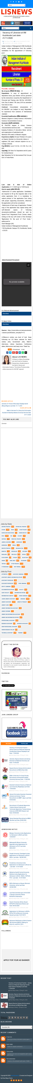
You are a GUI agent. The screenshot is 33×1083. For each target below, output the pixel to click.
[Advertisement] (16, 171)
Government (7, 43)
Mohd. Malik (9, 1044)
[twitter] (13, 1)
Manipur (4, 551)
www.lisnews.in (15, 1075)
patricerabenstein (10, 1058)
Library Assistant (6, 602)
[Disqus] (16, 450)
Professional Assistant (8, 620)
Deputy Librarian (6, 586)
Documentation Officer (8, 589)
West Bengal (17, 566)
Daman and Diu (23, 532)
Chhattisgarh (23, 529)
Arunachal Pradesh (21, 526)
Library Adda (9, 1051)
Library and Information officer (10, 617)
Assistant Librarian (18, 574)
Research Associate (22, 623)
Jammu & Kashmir (6, 542)
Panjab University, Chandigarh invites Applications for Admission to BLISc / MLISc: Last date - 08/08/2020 (20, 855)
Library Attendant (22, 602)
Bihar (12, 529)
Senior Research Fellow (8, 629)
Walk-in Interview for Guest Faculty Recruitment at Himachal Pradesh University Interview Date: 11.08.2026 (20, 777)
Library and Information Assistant (11, 614)
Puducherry (5, 557)
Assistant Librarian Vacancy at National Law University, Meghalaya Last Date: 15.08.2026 (20, 786)
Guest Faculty (5, 592)
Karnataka (4, 545)
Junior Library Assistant (8, 598)
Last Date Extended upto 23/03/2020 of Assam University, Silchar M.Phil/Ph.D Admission (20, 894)
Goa (11, 536)
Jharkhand (19, 542)
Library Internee (6, 611)
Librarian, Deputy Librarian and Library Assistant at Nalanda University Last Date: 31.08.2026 (20, 760)
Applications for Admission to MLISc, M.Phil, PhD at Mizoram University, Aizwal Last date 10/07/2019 (20, 913)
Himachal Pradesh (16, 539)
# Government (16, 349)
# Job (22, 349)
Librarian (20, 43)
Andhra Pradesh (6, 526)
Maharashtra (19, 548)
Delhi (3, 536)
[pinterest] (22, 1)
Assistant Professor (7, 580)
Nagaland (4, 554)
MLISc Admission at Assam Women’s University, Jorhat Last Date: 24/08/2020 (20, 885)
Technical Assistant (7, 632)
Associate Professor (7, 583)
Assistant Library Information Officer (12, 577)
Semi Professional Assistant (9, 626)
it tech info (9, 1037)
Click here (6, 313)
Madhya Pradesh (6, 548)
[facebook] (11, 1)
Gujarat (20, 536)
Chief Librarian (22, 583)
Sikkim (3, 560)
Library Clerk (5, 605)
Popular (24, 743)
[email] (19, 1)
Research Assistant (7, 623)
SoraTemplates (12, 1070)
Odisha (24, 554)
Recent (8, 743)
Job (12, 43)
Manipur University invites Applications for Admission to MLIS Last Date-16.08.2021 (20, 835)
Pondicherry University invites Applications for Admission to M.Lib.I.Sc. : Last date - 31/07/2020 (21, 864)
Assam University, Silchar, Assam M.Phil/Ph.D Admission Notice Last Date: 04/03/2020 (19, 903)
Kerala (15, 43)
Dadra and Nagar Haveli (8, 532)
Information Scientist (7, 595)
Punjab (15, 557)
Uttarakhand (5, 566)
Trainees (20, 632)
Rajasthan (25, 557)
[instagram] (16, 1)
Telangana (23, 560)
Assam (3, 529)
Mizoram (24, 551)
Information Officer (20, 592)
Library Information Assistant (10, 608)
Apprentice (5, 574)
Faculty (21, 589)
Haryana (4, 539)
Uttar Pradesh (15, 563)
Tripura (4, 563)
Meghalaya (14, 551)
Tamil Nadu (12, 560)
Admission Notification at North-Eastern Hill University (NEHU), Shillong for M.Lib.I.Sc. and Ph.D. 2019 (21, 922)
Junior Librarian (23, 595)
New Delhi (14, 554)
